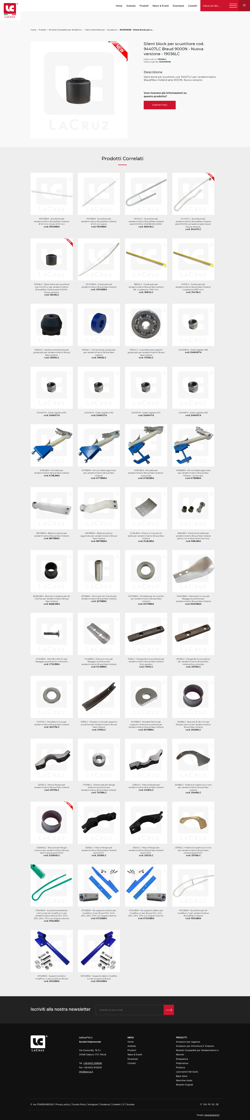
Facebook (105, 1104)
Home (119, 5)
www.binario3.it (211, 1115)
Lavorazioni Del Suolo (187, 1071)
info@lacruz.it (86, 1071)
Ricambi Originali (184, 1084)
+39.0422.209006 (92, 1063)
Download (178, 5)
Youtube (130, 1104)
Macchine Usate (184, 1080)
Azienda (131, 5)
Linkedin (116, 1104)
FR (209, 1104)
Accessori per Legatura (188, 1041)
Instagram (93, 1104)
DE (217, 1104)
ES (213, 1104)
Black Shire (181, 1076)
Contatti (192, 5)
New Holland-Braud (95, 30)
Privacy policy (63, 1104)
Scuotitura (112, 30)
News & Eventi (161, 5)
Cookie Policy (79, 1104)
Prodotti (144, 5)
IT (201, 1104)
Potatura (180, 1067)
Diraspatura (182, 1059)
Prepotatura (182, 1063)
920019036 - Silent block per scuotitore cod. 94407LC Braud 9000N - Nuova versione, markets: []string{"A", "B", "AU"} (137, 30)
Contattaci (159, 105)
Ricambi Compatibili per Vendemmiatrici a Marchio (66, 30)
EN (205, 1104)
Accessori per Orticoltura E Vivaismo (195, 1046)
